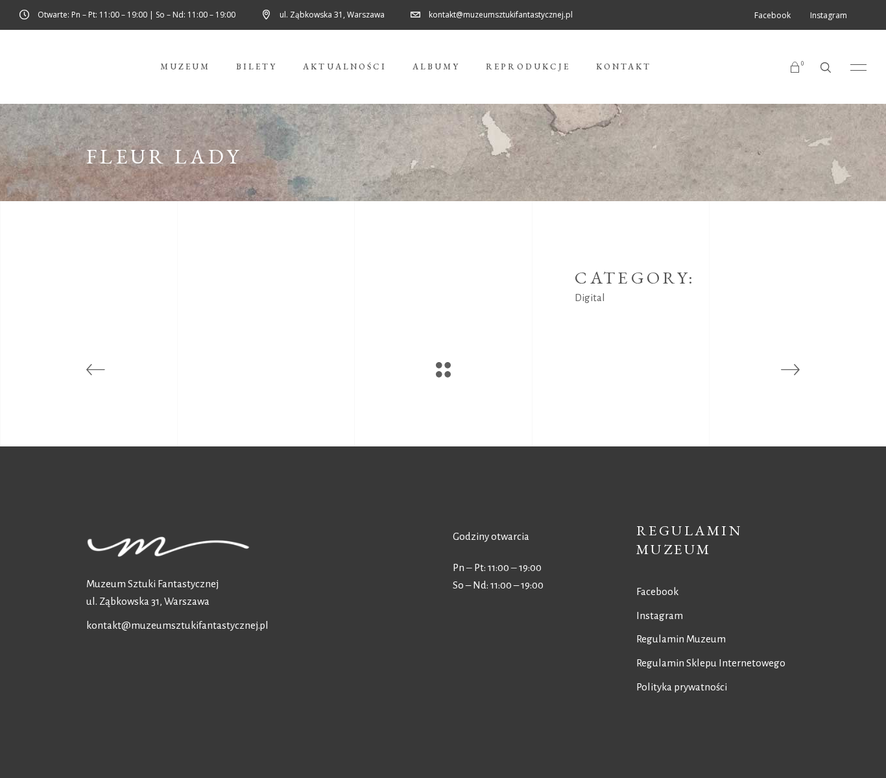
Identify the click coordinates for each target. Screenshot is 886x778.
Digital (590, 297)
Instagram (659, 615)
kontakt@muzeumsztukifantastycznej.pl (177, 625)
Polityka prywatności (681, 686)
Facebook (657, 591)
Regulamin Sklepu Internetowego (710, 662)
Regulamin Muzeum (681, 638)
